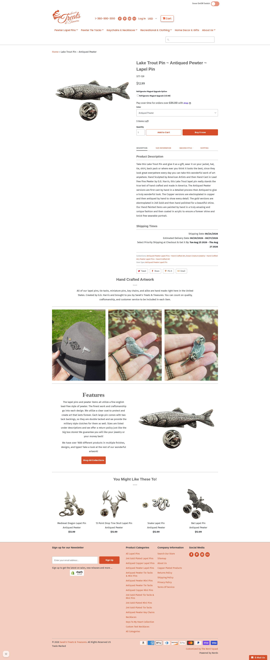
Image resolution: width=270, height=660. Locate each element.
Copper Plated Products (170, 568)
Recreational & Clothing (155, 30)
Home (55, 51)
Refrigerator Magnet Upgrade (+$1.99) (154, 96)
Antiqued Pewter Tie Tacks (139, 585)
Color (138, 107)
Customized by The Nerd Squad (202, 649)
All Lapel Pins (133, 553)
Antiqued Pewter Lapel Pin (156, 262)
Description (141, 148)
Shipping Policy (165, 577)
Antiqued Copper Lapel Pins (140, 563)
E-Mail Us (259, 657)
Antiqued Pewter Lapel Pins (140, 568)
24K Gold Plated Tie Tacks (139, 607)
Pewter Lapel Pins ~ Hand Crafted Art (155, 259)
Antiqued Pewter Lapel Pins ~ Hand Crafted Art (166, 256)
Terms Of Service (166, 587)
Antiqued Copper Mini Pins (139, 590)
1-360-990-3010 (105, 18)
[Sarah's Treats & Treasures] (67, 17)
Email (183, 271)
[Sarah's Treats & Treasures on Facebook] (120, 18)
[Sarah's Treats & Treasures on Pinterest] (125, 18)
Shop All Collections (93, 460)
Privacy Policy (165, 582)
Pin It (170, 271)
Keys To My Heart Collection (140, 622)
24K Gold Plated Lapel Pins (139, 558)
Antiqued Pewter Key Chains (140, 612)
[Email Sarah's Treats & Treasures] (134, 18)
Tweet (143, 271)
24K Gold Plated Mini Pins (139, 602)
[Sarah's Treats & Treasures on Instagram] (129, 18)
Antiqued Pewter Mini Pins (139, 580)
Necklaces (131, 617)
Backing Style (186, 148)
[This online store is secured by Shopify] (77, 575)
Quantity (140, 127)
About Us (207, 30)
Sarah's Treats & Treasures (73, 642)
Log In (142, 18)
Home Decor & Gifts (187, 30)
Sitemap (162, 558)
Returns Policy (165, 572)
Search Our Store (166, 553)
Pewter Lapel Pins (65, 30)
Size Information (163, 148)
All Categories (133, 631)
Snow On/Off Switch (201, 3)
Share (157, 271)
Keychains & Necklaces (121, 30)
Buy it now (200, 132)
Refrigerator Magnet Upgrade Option (151, 91)
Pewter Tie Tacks (91, 30)
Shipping (204, 148)
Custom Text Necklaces (137, 626)
